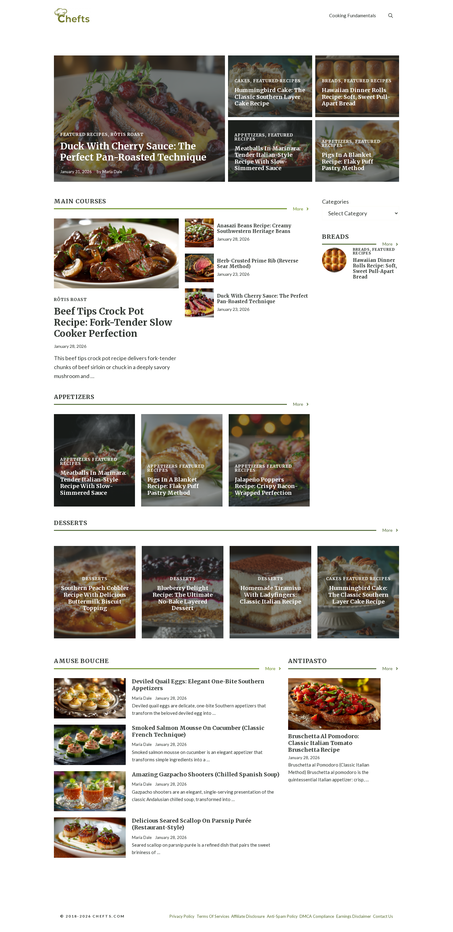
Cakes (242, 80)
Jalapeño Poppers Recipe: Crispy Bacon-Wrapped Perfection (266, 486)
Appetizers (250, 135)
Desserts (95, 578)
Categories (335, 201)
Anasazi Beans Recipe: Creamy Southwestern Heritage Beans (254, 228)
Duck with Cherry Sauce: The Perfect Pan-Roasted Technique (133, 151)
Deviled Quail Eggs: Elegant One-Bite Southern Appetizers (198, 685)
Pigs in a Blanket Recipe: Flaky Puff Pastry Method (347, 161)
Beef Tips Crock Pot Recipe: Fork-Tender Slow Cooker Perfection (113, 322)
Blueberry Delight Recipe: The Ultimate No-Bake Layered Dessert (183, 598)
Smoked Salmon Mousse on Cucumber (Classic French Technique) (198, 731)
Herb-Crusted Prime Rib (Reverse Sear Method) (257, 263)
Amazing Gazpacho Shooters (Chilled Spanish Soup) (206, 774)
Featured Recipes (84, 134)
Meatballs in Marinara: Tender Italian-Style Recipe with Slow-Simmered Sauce (268, 158)
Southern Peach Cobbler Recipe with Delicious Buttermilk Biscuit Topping (95, 598)
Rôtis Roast (127, 134)
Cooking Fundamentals (352, 15)
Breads (331, 80)
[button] (390, 15)
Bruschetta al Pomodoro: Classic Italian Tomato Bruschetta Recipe (323, 743)
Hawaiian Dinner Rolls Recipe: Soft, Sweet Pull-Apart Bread (356, 97)
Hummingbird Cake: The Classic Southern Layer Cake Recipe (270, 97)
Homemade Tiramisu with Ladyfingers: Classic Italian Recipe (270, 594)
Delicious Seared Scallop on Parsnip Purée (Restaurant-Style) (191, 824)
